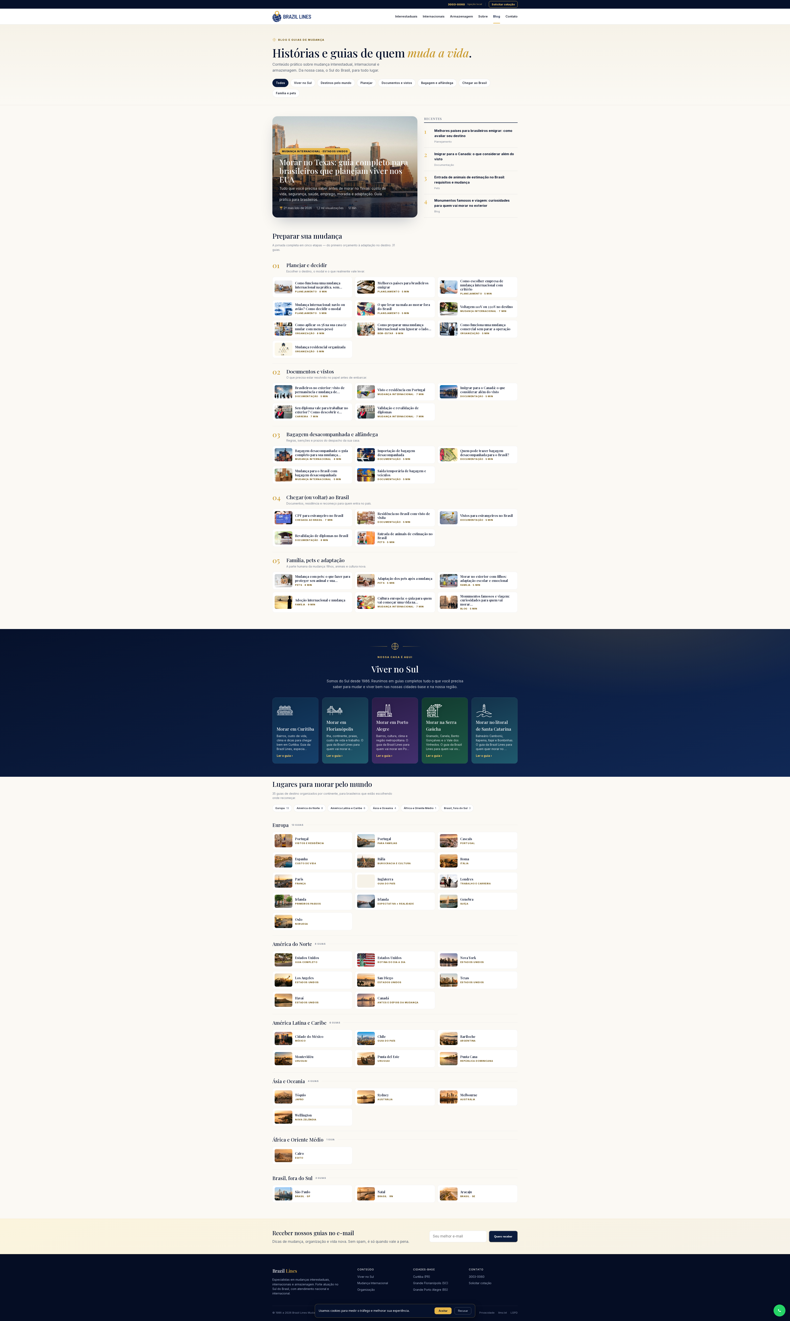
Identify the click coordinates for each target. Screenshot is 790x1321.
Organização (366, 1289)
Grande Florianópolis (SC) (430, 1283)
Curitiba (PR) (421, 1276)
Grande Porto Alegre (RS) (430, 1289)
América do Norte (310, 808)
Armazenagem (461, 16)
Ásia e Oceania (384, 808)
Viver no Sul (365, 1276)
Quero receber (503, 1236)
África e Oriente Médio (420, 808)
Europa (282, 808)
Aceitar (443, 1310)
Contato (511, 16)
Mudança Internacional (372, 1283)
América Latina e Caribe (348, 808)
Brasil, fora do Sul (457, 808)
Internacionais (434, 16)
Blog (496, 16)
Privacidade (487, 1312)
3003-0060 (465, 4)
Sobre (483, 16)
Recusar (463, 1310)
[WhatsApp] (779, 1310)
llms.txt (502, 1312)
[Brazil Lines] (291, 16)
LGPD (514, 1312)
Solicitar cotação (503, 4)
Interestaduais (406, 16)
